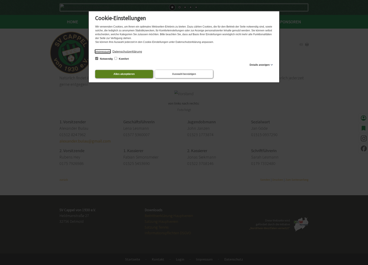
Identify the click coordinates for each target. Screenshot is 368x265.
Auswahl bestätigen (184, 74)
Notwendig (106, 58)
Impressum (102, 51)
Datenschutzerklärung (127, 51)
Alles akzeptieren (124, 74)
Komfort (123, 58)
